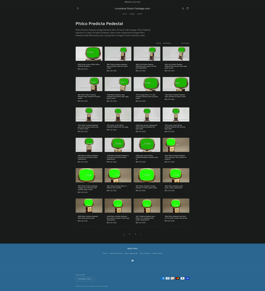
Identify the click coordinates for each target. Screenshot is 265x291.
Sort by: (158, 43)
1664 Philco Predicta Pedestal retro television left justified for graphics (176, 157)
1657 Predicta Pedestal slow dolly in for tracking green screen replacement (145, 218)
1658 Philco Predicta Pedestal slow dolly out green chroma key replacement (118, 218)
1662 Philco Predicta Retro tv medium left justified (117, 187)
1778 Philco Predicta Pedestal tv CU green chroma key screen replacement (118, 157)
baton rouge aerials (131, 253)
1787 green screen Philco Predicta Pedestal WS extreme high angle (175, 127)
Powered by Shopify (102, 286)
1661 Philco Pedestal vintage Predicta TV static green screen (146, 187)
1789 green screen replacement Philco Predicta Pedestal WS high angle (146, 127)
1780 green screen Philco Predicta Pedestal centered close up (147, 157)
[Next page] (141, 234)
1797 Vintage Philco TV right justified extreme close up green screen (147, 96)
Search (105, 253)
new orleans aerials (116, 253)
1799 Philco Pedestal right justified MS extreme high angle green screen (118, 96)
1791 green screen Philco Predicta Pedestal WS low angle (117, 126)
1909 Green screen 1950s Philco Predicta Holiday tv (89, 65)
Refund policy (157, 253)
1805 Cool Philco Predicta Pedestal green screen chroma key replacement (146, 66)
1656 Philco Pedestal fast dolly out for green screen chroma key (176, 217)
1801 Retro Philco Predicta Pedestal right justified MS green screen (89, 96)
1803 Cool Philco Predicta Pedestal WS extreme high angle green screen (176, 66)
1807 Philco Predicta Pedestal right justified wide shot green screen (117, 66)
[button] (78, 8)
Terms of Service (145, 253)
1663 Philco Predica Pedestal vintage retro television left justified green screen (87, 187)
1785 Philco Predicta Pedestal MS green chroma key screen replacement (88, 157)
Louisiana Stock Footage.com (88, 286)
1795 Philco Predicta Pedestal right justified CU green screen (175, 95)
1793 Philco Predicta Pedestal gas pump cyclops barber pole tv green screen (88, 127)
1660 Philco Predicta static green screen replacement (174, 187)
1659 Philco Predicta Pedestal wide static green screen (88, 217)
